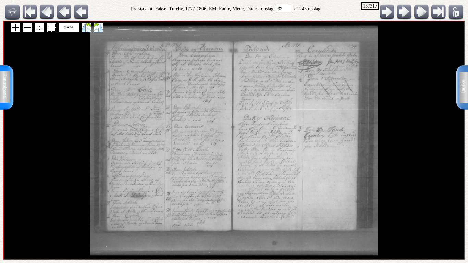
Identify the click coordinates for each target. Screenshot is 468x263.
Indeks (463, 86)
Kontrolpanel (5, 86)
